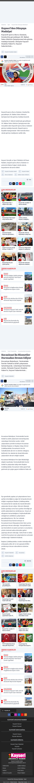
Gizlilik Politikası (21, 765)
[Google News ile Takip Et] (29, 85)
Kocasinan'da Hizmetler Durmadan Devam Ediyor (24, 351)
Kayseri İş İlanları (17, 749)
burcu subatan (9, 174)
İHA (9, 84)
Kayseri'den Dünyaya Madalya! (20, 24)
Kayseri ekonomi (17, 736)
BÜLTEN (7, 409)
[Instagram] (15, 714)
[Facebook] (9, 714)
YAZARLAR (7, 710)
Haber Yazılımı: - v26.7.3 (17, 782)
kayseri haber (25, 171)
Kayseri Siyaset (17, 726)
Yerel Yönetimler (12, 351)
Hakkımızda (6, 765)
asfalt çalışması (9, 556)
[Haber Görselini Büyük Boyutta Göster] (17, 73)
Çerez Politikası (21, 768)
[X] (12, 714)
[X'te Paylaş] (5, 56)
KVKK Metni (20, 770)
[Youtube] (22, 714)
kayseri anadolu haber (11, 52)
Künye (4, 768)
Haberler (3, 24)
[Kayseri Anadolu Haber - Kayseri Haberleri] (17, 756)
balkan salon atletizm (23, 174)
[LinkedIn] (19, 714)
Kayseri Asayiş (17, 734)
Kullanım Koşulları (7, 773)
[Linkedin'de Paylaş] (17, 183)
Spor (9, 24)
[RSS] (25, 714)
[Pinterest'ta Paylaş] (20, 183)
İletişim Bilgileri (21, 773)
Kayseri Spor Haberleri (17, 744)
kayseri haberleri (9, 376)
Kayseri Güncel (17, 724)
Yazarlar (17, 746)
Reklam (4, 770)
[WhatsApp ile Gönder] (23, 183)
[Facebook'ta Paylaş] (2, 56)
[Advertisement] (17, 11)
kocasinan (21, 552)
